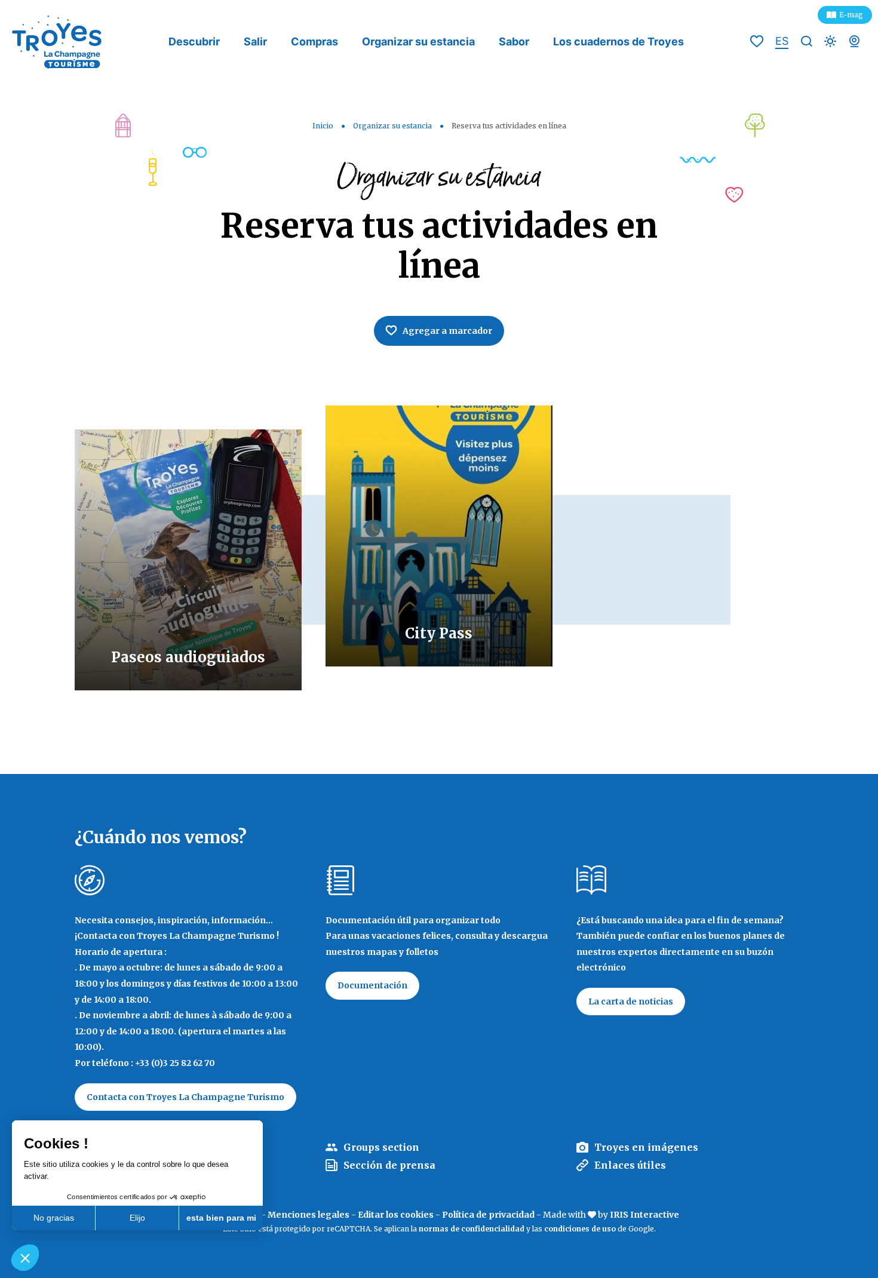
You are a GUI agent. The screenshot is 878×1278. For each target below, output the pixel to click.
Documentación (372, 985)
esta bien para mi (221, 1217)
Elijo (137, 1217)
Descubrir (194, 41)
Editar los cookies (396, 1214)
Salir (255, 41)
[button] (25, 1257)
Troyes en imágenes (646, 1147)
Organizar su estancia (418, 41)
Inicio (322, 125)
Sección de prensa (389, 1165)
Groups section (381, 1147)
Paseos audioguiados (188, 657)
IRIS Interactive (644, 1214)
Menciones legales (308, 1214)
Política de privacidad (488, 1214)
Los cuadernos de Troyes (618, 41)
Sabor (514, 41)
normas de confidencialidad (471, 1228)
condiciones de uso (580, 1228)
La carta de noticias (630, 1001)
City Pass (438, 633)
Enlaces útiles (630, 1165)
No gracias (53, 1217)
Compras (314, 41)
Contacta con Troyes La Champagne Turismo (185, 1097)
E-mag (851, 14)
